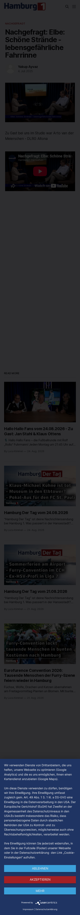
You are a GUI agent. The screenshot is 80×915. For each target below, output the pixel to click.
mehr (40, 891)
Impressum (28, 909)
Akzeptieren (40, 879)
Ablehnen (40, 868)
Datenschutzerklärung (46, 909)
